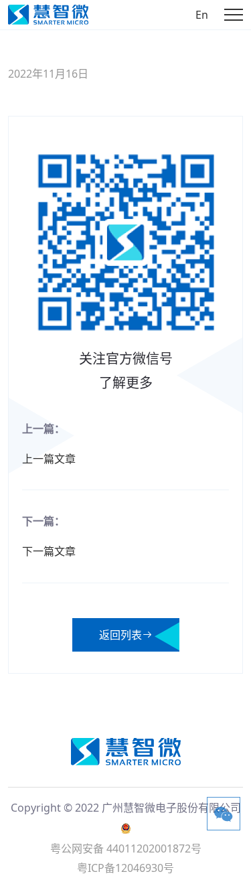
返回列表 (120, 634)
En (201, 14)
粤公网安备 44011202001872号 (125, 848)
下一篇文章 (49, 551)
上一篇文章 (49, 458)
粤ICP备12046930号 (125, 868)
